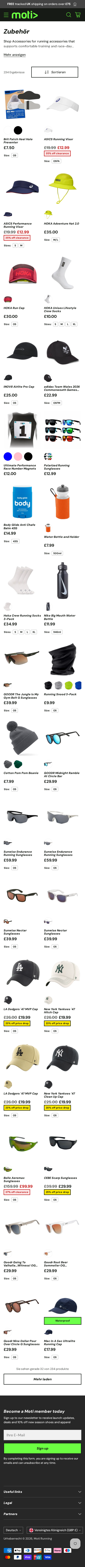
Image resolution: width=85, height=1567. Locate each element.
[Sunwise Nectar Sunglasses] (22, 895)
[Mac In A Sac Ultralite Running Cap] (63, 1306)
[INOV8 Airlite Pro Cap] (22, 351)
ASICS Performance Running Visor (18, 225)
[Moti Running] (25, 15)
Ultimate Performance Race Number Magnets (20, 467)
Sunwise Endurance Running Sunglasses (18, 853)
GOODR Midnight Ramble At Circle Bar (62, 774)
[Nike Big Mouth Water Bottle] (63, 581)
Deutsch (12, 1530)
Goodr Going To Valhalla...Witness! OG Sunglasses (20, 1266)
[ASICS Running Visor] (63, 104)
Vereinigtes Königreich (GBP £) (56, 1530)
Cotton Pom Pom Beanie (21, 773)
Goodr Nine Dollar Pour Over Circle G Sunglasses (22, 1342)
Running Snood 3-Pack (60, 694)
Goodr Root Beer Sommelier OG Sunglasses (56, 1266)
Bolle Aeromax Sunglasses (14, 1179)
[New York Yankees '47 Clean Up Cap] (63, 1058)
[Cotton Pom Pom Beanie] (22, 738)
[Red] (8, 299)
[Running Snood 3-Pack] (63, 659)
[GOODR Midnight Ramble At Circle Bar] (63, 738)
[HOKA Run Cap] (22, 273)
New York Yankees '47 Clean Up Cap (59, 1095)
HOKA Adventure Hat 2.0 (61, 223)
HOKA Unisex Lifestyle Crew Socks (60, 309)
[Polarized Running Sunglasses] (63, 430)
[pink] (18, 456)
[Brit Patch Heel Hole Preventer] (22, 104)
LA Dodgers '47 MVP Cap (21, 1009)
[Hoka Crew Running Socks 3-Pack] (22, 581)
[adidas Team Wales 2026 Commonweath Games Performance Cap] (63, 351)
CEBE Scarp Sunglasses (60, 1178)
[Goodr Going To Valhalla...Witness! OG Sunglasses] (22, 1227)
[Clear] (48, 921)
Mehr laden (43, 1379)
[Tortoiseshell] (8, 1332)
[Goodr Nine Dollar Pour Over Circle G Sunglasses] (22, 1306)
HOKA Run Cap (14, 308)
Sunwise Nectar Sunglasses (15, 932)
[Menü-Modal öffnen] (6, 15)
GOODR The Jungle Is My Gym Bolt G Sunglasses (21, 696)
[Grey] (58, 685)
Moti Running (43, 1538)
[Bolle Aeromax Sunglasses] (22, 1143)
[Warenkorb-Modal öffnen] (77, 15)
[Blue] (8, 456)
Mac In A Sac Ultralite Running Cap (59, 1342)
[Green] (8, 685)
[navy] (8, 215)
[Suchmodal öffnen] (68, 15)
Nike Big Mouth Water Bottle (59, 617)
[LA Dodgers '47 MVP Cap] (22, 974)
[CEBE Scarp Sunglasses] (63, 1143)
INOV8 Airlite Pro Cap (19, 387)
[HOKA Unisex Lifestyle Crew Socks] (63, 273)
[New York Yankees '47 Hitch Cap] (63, 974)
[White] (8, 130)
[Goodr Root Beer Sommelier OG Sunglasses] (63, 1227)
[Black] (18, 130)
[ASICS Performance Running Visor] (22, 188)
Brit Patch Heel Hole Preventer (18, 140)
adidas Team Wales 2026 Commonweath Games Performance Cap (62, 390)
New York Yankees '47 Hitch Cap (59, 1010)
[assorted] (48, 456)
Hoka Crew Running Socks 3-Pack (22, 617)
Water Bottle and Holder (61, 537)
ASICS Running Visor (58, 139)
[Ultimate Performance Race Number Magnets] (22, 430)
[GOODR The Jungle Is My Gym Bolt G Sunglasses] (22, 659)
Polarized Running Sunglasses (57, 467)
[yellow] (48, 215)
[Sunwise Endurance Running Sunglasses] (22, 816)
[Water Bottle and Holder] (63, 502)
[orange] (48, 528)
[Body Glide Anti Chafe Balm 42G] (22, 502)
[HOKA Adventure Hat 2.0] (63, 188)
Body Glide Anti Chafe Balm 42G (19, 526)
